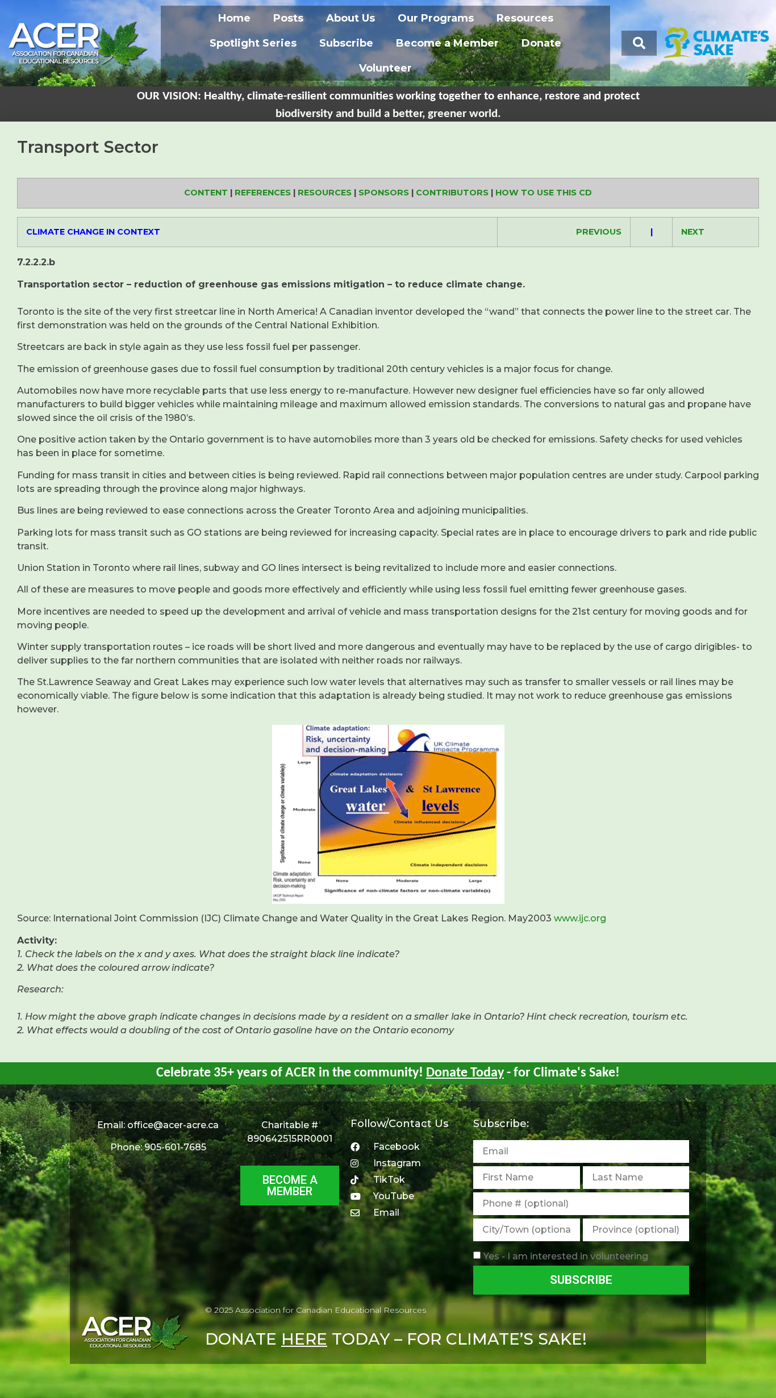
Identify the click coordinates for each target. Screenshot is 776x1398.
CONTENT (206, 192)
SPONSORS (383, 192)
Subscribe (346, 43)
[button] (639, 43)
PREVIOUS (598, 232)
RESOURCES (325, 192)
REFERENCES (263, 192)
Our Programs (436, 18)
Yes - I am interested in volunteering (565, 1256)
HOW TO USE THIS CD (543, 192)
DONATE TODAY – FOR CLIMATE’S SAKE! (396, 1339)
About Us (350, 18)
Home (234, 18)
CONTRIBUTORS (452, 192)
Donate (541, 43)
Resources (525, 18)
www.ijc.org (580, 918)
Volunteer (385, 68)
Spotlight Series (253, 43)
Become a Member (447, 43)
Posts (288, 18)
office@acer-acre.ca (173, 1125)
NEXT (692, 232)
